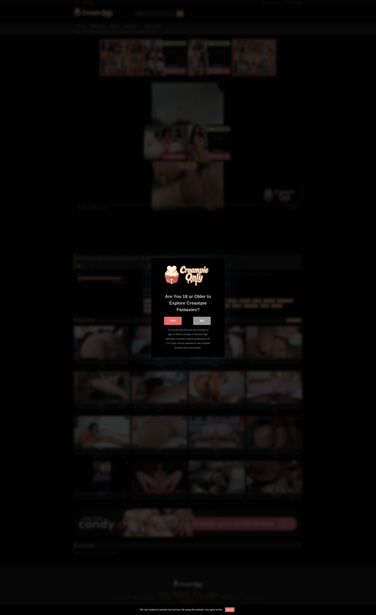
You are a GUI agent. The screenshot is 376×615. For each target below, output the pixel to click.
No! (202, 321)
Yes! (173, 321)
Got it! (229, 609)
